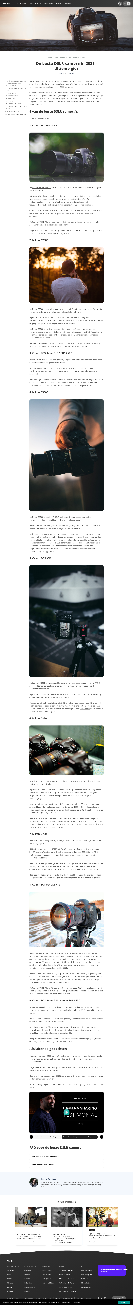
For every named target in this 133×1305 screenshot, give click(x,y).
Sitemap (57, 1298)
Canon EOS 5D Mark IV (42, 953)
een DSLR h (39, 101)
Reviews (59, 3)
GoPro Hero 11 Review (67, 1283)
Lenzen (9, 1275)
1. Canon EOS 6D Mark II (14, 83)
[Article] (31, 1217)
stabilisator (85, 709)
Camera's (63, 57)
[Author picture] (33, 1182)
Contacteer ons (68, 1298)
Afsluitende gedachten (12, 111)
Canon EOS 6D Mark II (41, 187)
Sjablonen (84, 1279)
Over (45, 1298)
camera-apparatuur (92, 230)
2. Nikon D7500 (11, 86)
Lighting (10, 1291)
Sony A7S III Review (66, 1270)
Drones (9, 1279)
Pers (50, 1298)
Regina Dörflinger (49, 1179)
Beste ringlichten (48, 1283)
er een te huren (57, 827)
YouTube (92, 1230)
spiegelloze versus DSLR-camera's (58, 87)
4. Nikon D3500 (11, 93)
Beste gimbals (46, 1279)
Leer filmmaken (86, 1270)
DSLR (65, 1084)
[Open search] (120, 3)
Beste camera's (47, 1270)
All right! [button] (124, 1302)
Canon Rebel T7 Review (67, 1291)
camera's (53, 98)
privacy (38, 1298)
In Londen (28, 1283)
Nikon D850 (37, 781)
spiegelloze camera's (85, 855)
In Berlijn (27, 1291)
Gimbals (10, 1283)
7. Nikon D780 (10, 101)
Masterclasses (86, 1287)
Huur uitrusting (35, 3)
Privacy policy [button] (75, 1302)
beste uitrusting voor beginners (54, 233)
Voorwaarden (29, 1298)
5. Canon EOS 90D (12, 96)
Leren (83, 1266)
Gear (56, 57)
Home (50, 57)
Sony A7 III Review (65, 1287)
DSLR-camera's (74, 57)
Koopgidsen (48, 3)
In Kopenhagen (29, 1287)
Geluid (9, 1287)
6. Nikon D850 (10, 98)
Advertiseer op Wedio (83, 1298)
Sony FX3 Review (65, 1275)
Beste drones (46, 1275)
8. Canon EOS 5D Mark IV (14, 103)
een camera (51, 1084)
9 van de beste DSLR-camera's (15, 81)
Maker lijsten (86, 1283)
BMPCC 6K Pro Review (67, 1279)
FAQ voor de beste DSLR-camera (15, 114)
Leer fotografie (86, 1275)
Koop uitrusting (21, 3)
